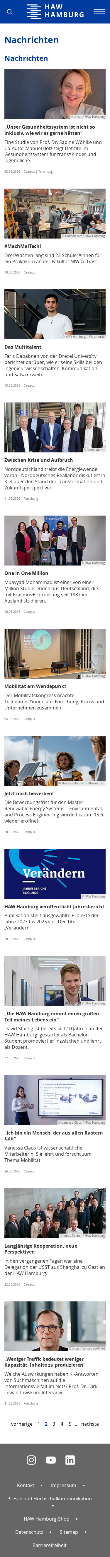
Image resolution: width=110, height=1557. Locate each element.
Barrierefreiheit (50, 1545)
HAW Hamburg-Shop (47, 1519)
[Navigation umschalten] (98, 11)
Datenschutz (29, 1532)
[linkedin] (70, 1460)
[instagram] (31, 1460)
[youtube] (50, 1460)
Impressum (63, 1485)
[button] (11, 11)
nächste (90, 1424)
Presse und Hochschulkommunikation (49, 1498)
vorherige (22, 1424)
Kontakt (25, 1485)
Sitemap (69, 1532)
